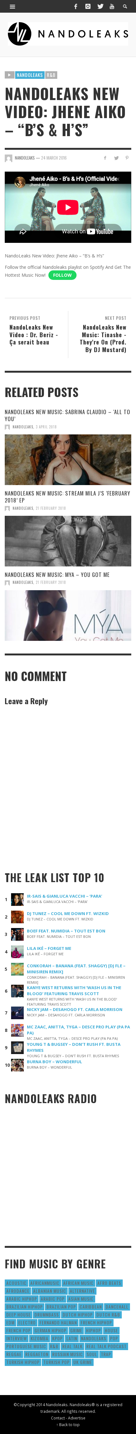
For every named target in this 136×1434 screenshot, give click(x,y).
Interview (16, 1338)
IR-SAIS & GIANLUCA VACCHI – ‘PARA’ (64, 896)
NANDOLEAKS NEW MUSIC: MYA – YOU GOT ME (57, 574)
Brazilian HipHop (24, 1306)
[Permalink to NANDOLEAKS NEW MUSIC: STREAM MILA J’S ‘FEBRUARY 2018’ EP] (68, 541)
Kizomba (39, 1338)
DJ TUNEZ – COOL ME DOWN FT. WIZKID (68, 913)
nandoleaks (93, 1338)
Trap (106, 1354)
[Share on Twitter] (116, 158)
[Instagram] (88, 6)
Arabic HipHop (21, 1298)
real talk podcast (106, 1346)
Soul (92, 1354)
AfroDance (17, 1290)
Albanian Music (49, 1290)
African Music (78, 1282)
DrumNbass (46, 1314)
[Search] (13, 6)
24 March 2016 (54, 158)
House (111, 1330)
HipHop (93, 1330)
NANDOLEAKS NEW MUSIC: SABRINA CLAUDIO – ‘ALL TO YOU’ (67, 415)
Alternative (82, 1290)
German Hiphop (50, 1330)
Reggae (14, 1354)
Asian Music (81, 1298)
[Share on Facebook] (105, 158)
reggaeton (36, 1354)
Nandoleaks (30, 74)
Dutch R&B (108, 1314)
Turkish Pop (56, 1362)
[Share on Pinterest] (127, 158)
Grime (76, 1330)
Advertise (76, 1417)
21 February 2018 (51, 508)
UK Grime (82, 1362)
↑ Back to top (68, 1424)
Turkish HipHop (23, 1362)
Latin (71, 1338)
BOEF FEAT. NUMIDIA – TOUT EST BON (66, 931)
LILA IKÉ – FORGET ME (49, 948)
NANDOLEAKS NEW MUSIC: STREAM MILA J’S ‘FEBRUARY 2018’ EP (67, 496)
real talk (72, 1346)
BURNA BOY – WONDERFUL (54, 1061)
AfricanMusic (44, 1282)
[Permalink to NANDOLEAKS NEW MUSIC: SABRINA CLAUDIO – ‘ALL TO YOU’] (68, 459)
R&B (51, 74)
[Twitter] (100, 6)
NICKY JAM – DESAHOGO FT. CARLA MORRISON (74, 1009)
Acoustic (16, 1282)
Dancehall (117, 1306)
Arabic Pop (53, 1298)
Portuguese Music (26, 1346)
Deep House (18, 1314)
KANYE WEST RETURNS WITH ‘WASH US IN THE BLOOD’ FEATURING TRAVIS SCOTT (74, 990)
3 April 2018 (46, 426)
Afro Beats (109, 1282)
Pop (114, 1338)
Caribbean (91, 1306)
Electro (27, 1322)
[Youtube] (112, 6)
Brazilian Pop (61, 1306)
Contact (58, 1417)
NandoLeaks (23, 426)
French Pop (18, 1330)
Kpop (57, 1338)
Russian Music (67, 1354)
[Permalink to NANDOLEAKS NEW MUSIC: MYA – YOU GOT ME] (68, 615)
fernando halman (58, 1322)
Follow (62, 275)
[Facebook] (76, 6)
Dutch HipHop (78, 1314)
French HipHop (96, 1322)
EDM (10, 1322)
